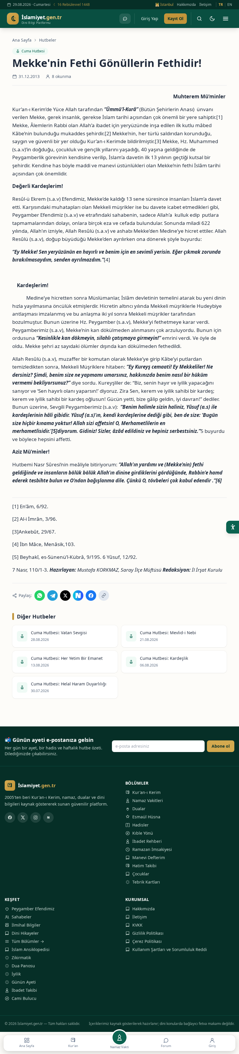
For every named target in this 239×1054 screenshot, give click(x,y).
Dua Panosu (23, 965)
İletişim (205, 4)
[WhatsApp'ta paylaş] (39, 595)
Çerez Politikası (147, 941)
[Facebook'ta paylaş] (91, 595)
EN (229, 4)
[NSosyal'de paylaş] (78, 595)
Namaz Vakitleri (147, 800)
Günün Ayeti (24, 982)
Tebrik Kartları (146, 882)
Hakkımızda (186, 4)
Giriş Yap (149, 18)
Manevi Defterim (148, 857)
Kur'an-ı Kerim (146, 792)
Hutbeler (47, 40)
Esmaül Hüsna (146, 817)
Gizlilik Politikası (148, 933)
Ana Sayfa (21, 40)
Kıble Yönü (142, 833)
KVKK (137, 925)
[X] (22, 817)
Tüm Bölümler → (28, 941)
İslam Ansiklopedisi (31, 949)
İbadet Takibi (24, 990)
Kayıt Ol (175, 18)
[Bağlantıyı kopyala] (104, 595)
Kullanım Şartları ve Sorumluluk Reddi (169, 949)
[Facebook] (10, 817)
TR (221, 4)
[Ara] (199, 18)
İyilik (16, 974)
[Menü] (225, 18)
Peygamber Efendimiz (33, 908)
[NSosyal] (48, 817)
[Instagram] (35, 817)
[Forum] (125, 18)
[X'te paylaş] (65, 595)
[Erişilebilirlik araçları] (232, 527)
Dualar (138, 808)
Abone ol (221, 746)
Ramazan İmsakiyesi (152, 849)
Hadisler (140, 825)
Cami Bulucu (24, 998)
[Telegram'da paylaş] (52, 595)
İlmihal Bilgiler (26, 925)
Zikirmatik (21, 957)
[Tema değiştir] (212, 18)
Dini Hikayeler (25, 933)
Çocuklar (140, 874)
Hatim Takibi (144, 865)
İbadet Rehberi (147, 841)
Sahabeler (21, 917)
